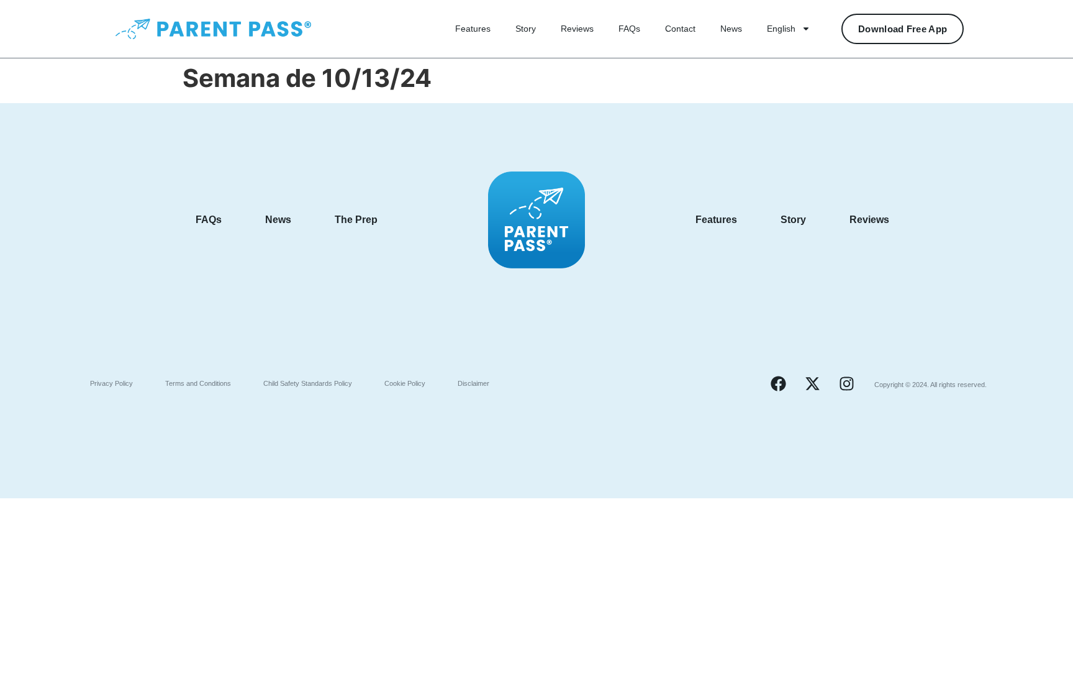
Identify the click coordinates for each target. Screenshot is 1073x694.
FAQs (629, 29)
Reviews (577, 29)
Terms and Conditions (198, 383)
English (781, 29)
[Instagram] (846, 383)
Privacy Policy (111, 383)
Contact (680, 29)
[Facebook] (778, 383)
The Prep (356, 219)
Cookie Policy (404, 383)
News (731, 29)
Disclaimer (473, 383)
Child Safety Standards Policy (307, 383)
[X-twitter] (812, 383)
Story (525, 29)
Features (473, 29)
